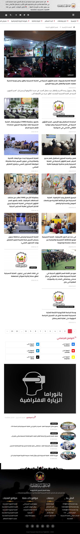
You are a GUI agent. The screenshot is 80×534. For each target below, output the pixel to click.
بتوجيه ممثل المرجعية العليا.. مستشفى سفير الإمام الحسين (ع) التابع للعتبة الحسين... (33, 446)
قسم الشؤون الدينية (52, 27)
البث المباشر (50, 506)
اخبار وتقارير (70, 75)
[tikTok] (27, 526)
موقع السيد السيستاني (30, 504)
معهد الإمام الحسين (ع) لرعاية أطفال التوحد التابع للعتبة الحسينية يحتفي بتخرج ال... (34, 436)
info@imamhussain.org (70, 504)
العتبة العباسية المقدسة (10, 515)
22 (17, 331)
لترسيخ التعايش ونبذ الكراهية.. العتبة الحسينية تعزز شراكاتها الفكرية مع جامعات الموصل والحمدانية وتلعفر (60, 200)
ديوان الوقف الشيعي (30, 506)
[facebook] (28, 15)
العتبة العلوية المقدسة (10, 504)
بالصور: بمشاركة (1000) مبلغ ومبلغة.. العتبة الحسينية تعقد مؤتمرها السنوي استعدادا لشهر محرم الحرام (21, 124)
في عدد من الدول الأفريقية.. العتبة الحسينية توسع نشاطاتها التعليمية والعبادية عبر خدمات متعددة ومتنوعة (59, 239)
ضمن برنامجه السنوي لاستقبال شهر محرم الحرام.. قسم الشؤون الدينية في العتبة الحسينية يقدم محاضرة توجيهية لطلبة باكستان (60, 163)
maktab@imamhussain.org (70, 506)
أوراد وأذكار (50, 512)
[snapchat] (32, 526)
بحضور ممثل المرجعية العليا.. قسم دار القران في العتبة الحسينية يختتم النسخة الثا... (34, 426)
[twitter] (24, 15)
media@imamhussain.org (70, 509)
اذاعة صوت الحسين (50, 515)
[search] (11, 15)
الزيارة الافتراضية (50, 509)
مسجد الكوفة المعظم (10, 518)
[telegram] (37, 526)
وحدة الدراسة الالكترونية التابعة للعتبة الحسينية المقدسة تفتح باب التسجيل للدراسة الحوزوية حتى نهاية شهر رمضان (59, 315)
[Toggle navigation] (73, 15)
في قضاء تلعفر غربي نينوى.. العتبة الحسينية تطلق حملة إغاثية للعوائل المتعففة (21, 275)
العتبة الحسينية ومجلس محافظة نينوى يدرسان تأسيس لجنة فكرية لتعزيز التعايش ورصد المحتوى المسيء (22, 239)
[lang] (6, 15)
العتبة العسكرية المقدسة (10, 512)
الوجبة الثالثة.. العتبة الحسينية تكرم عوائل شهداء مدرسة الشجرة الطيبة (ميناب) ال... (34, 455)
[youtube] (20, 15)
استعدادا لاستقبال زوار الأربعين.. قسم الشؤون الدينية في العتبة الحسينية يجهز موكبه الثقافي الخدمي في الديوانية (59, 124)
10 (26, 331)
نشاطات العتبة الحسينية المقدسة (65, 116)
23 (12, 331)
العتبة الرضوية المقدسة (10, 509)
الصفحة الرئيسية (67, 27)
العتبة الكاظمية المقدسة (10, 506)
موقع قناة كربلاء (30, 515)
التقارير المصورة (32, 116)
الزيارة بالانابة (50, 504)
